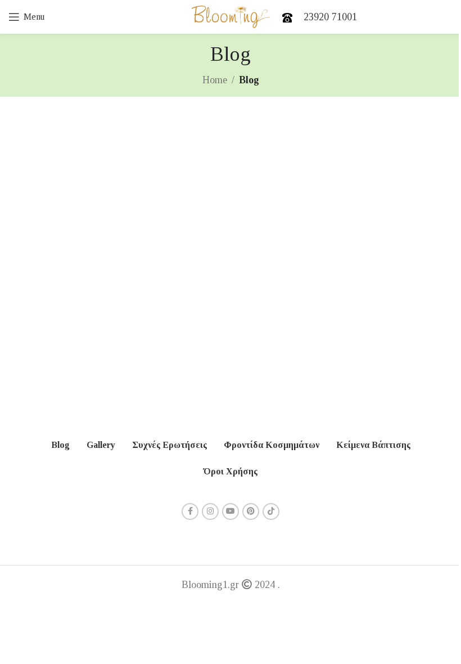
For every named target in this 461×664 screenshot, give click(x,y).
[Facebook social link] (190, 511)
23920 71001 (330, 17)
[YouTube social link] (230, 511)
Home (214, 80)
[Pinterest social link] (250, 511)
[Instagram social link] (210, 511)
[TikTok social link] (271, 511)
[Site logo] (231, 15)
